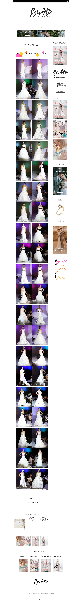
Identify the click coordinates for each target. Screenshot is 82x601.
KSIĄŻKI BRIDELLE (25, 1)
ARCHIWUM (65, 23)
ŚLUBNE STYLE (53, 23)
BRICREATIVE (38, 1)
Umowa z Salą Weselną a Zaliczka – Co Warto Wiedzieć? (19, 531)
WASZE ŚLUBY (42, 23)
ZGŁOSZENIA (49, 1)
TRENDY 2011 (31, 41)
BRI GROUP (48, 23)
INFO (22, 23)
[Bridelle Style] (23, 565)
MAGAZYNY (59, 23)
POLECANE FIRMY (35, 23)
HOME (17, 1)
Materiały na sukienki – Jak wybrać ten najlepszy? (32, 519)
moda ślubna (18, 493)
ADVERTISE (34, 1)
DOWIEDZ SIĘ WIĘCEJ (60, 91)
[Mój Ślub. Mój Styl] (46, 565)
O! (28, 1)
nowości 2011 (21, 493)
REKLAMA (31, 1)
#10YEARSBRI (20, 1)
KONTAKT (53, 1)
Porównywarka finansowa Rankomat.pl (41, 591)
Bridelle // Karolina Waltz (32, 502)
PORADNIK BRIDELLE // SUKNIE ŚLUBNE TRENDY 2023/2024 (44, 519)
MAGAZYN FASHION (44, 1)
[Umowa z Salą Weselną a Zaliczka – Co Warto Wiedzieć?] (19, 524)
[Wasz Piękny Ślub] (34, 565)
